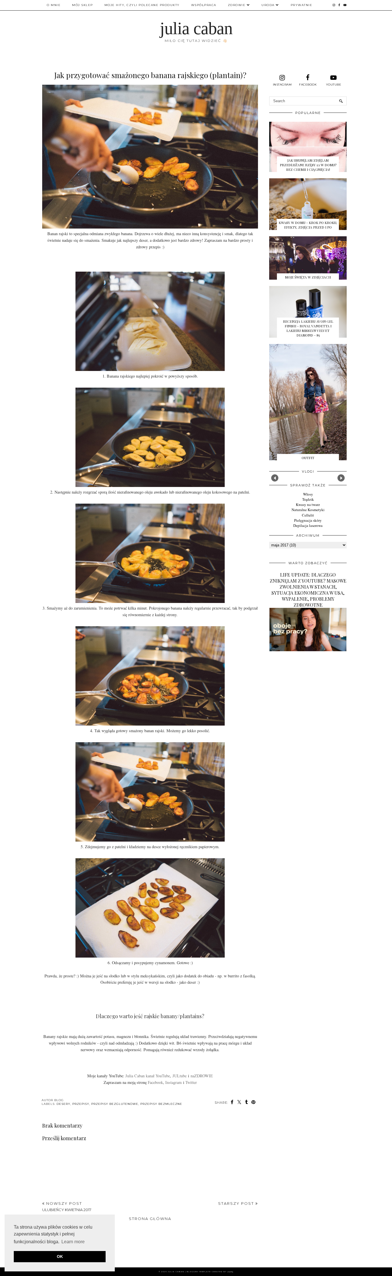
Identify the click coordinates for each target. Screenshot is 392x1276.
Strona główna (150, 1218)
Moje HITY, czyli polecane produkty (142, 5)
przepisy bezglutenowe (114, 1104)
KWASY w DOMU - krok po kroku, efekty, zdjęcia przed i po (308, 224)
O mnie (54, 5)
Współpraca (203, 5)
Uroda (268, 5)
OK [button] (60, 1256)
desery (63, 1104)
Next (341, 478)
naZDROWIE (202, 1075)
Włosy (308, 494)
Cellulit (308, 515)
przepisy (80, 1104)
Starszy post (236, 1203)
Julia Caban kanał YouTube (147, 1075)
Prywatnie (302, 5)
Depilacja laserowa (308, 525)
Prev (274, 478)
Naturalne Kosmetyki (308, 509)
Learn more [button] (73, 1241)
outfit (308, 457)
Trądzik (308, 499)
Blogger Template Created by (210, 1272)
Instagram (173, 1082)
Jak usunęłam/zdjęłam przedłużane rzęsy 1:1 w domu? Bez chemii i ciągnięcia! (308, 165)
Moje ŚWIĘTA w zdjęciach (308, 277)
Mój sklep (82, 5)
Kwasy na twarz (308, 504)
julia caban (196, 28)
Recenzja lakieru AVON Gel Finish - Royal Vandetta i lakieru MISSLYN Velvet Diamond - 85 (308, 328)
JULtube (179, 1075)
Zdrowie (237, 5)
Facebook (155, 1082)
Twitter (191, 1082)
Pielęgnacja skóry (308, 520)
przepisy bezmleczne (161, 1104)
